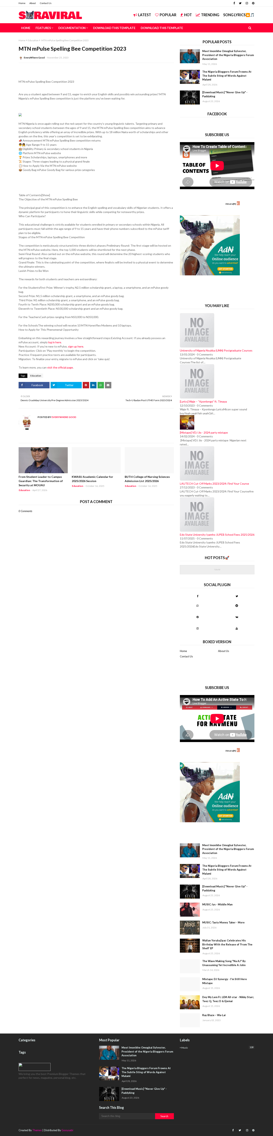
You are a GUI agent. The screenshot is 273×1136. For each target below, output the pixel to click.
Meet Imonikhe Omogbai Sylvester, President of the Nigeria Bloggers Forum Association (228, 54)
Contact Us (46, 3)
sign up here (75, 346)
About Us (223, 651)
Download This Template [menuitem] (114, 28)
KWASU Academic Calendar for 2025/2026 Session (92, 479)
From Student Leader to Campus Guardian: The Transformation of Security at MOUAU (41, 481)
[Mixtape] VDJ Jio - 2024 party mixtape (204, 432)
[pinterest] (252, 3)
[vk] (236, 617)
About (32, 3)
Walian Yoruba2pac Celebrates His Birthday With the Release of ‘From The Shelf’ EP (227, 944)
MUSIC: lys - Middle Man (217, 904)
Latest (144, 15)
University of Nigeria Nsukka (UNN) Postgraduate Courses (216, 350)
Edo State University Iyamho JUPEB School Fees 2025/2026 (217, 534)
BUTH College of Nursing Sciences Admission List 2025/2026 (147, 479)
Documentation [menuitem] (72, 28)
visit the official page (60, 367)
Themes (37, 1130)
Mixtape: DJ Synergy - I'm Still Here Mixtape (224, 981)
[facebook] (234, 3)
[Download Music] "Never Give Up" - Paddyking (224, 94)
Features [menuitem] (43, 28)
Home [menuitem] (25, 28)
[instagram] (247, 3)
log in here (54, 342)
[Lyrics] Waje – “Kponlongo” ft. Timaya (203, 401)
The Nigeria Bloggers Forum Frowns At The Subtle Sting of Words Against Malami (226, 75)
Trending (210, 15)
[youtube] (236, 628)
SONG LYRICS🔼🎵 (238, 15)
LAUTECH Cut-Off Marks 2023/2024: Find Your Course (214, 483)
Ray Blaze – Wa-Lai (214, 1015)
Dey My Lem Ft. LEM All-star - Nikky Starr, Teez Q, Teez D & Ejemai (228, 999)
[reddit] (236, 606)
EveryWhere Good (34, 57)
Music (217, 1047)
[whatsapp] (197, 606)
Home (22, 3)
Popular (168, 15)
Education (33, 40)
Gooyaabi (67, 1130)
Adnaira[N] (230, 204)
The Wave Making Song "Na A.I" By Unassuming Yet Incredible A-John (224, 963)
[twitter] (240, 3)
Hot (188, 15)
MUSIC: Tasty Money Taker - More (223, 922)
